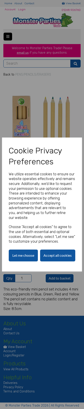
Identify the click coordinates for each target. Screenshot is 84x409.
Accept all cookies (57, 255)
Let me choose (23, 255)
